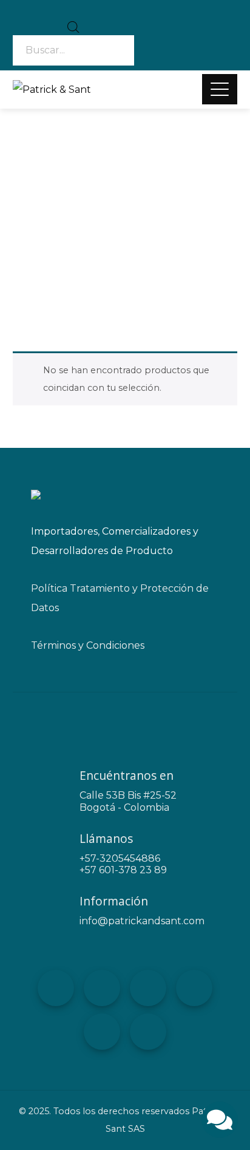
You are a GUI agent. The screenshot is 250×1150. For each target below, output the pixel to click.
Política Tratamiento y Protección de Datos (120, 598)
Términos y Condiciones (87, 645)
